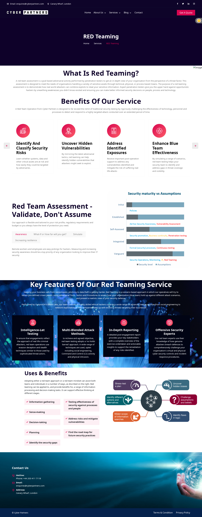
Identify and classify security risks (32, 148)
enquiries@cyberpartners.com (30, 485)
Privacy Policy (183, 512)
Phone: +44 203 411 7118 (28, 478)
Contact (139, 12)
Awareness (21, 234)
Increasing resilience (26, 240)
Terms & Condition (163, 512)
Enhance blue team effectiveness (165, 148)
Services (113, 12)
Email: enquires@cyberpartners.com (27, 3)
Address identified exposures (117, 148)
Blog (126, 12)
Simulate (77, 234)
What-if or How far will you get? (50, 234)
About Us (99, 12)
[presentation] (7, 146)
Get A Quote (186, 12)
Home (88, 12)
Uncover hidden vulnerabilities (77, 145)
